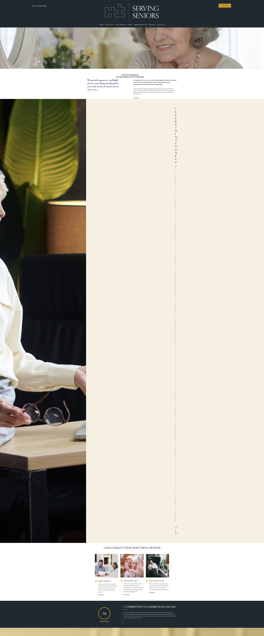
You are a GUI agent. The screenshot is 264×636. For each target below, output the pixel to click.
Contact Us (160, 25)
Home (101, 25)
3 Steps (130, 25)
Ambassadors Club (140, 25)
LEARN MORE (224, 5)
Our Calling (109, 25)
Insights (151, 25)
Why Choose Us (120, 25)
